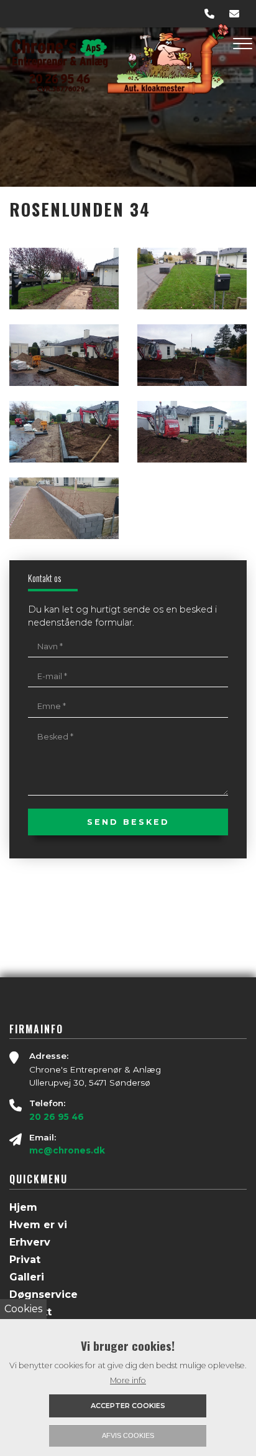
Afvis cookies (128, 1435)
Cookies (23, 1309)
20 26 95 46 (56, 1117)
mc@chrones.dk (67, 1150)
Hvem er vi (38, 1225)
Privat (24, 1260)
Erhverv (29, 1242)
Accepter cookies (128, 1405)
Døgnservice (43, 1295)
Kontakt (30, 1312)
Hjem (23, 1208)
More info (128, 1380)
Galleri (26, 1277)
